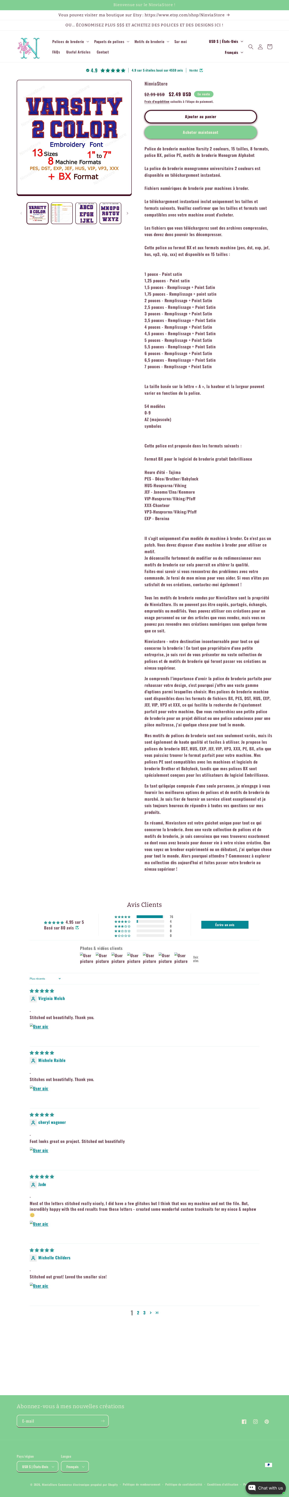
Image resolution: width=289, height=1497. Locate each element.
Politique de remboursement (141, 1484)
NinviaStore (49, 1484)
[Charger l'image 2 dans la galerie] (62, 213)
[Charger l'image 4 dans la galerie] (110, 213)
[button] (70, 41)
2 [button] (138, 1313)
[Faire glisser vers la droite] (127, 213)
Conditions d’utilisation (222, 1484)
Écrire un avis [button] (225, 924)
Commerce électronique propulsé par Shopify (88, 1484)
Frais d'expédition (156, 101)
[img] (42, 990)
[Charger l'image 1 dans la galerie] (38, 213)
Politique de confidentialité (183, 1484)
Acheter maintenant (200, 132)
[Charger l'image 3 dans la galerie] (86, 213)
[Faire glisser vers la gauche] (21, 213)
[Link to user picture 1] (39, 1032)
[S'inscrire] (102, 1421)
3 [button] (144, 1313)
